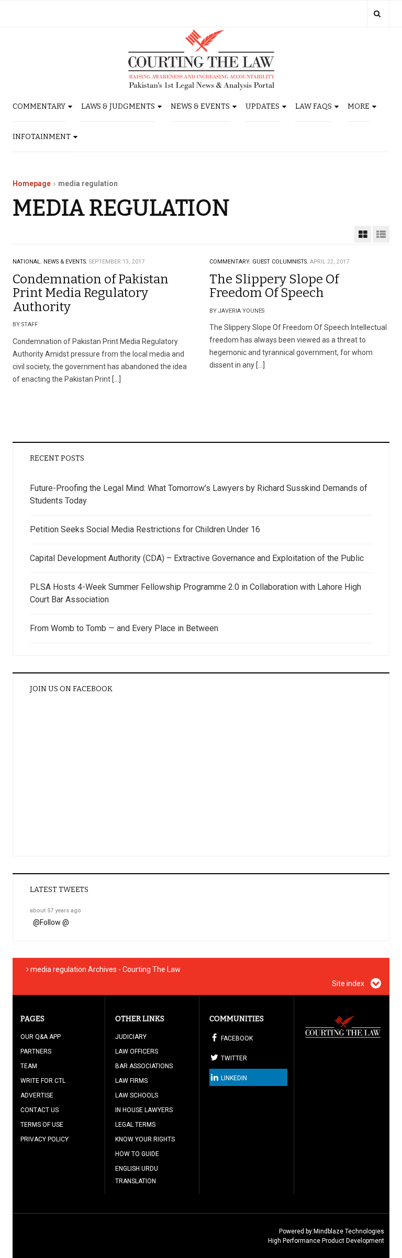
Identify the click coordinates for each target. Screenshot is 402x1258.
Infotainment (42, 136)
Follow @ (54, 922)
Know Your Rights (145, 1139)
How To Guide (137, 1154)
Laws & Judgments (118, 106)
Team (28, 1066)
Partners (35, 1051)
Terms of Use (41, 1124)
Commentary (39, 106)
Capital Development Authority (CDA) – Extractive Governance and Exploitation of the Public (197, 558)
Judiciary (131, 1036)
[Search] (377, 14)
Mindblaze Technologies (349, 1231)
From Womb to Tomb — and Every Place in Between (124, 628)
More (359, 106)
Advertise (36, 1095)
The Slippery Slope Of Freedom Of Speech (274, 286)
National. (27, 261)
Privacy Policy (44, 1139)
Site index (349, 983)
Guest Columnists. (280, 261)
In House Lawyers (144, 1110)
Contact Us (39, 1110)
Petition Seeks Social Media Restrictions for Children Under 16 (145, 529)
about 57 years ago (55, 910)
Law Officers (136, 1051)
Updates (262, 106)
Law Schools (136, 1095)
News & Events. (65, 261)
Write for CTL (42, 1080)
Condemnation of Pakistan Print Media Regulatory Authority (91, 293)
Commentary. (230, 261)
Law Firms (131, 1080)
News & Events (200, 106)
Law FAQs (313, 106)
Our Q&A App (40, 1036)
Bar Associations (144, 1066)
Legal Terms (135, 1124)
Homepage (32, 183)
